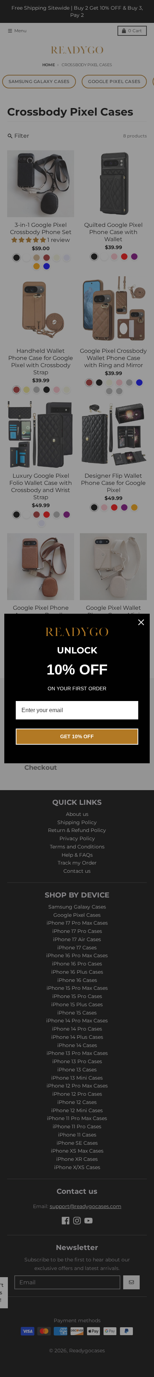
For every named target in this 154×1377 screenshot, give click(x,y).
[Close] (141, 622)
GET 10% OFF (77, 736)
